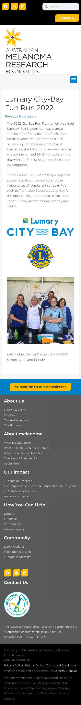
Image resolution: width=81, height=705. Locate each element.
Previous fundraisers (20, 116)
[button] (73, 79)
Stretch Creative (65, 671)
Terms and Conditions (61, 665)
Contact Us (16, 582)
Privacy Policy (13, 665)
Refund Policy (34, 665)
